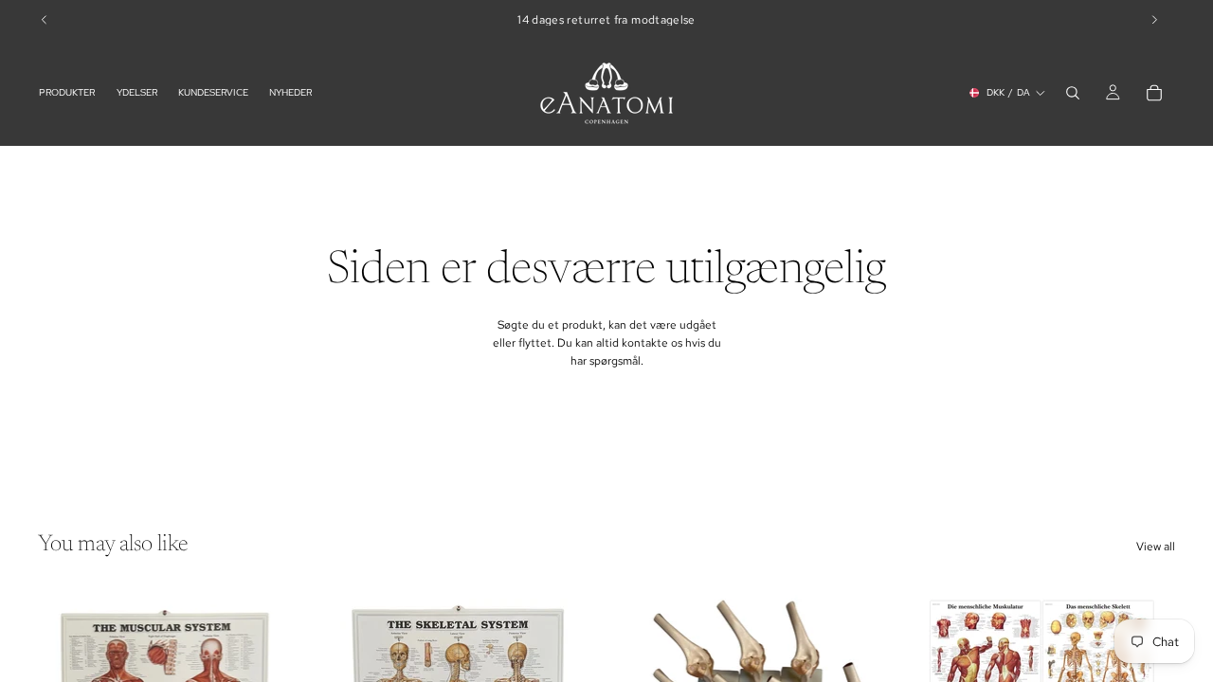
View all (1155, 546)
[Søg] (1073, 93)
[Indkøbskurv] (1154, 93)
